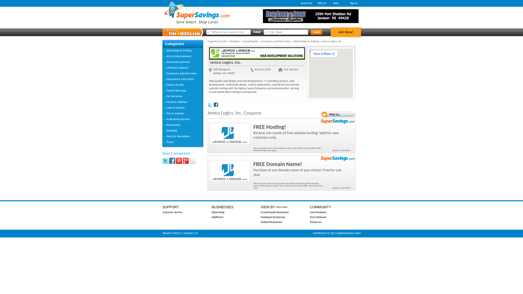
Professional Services (178, 119)
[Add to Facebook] (215, 106)
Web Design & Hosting (306, 41)
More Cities (281, 207)
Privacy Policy (171, 233)
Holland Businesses (271, 222)
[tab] (182, 51)
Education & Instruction (180, 79)
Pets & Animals (175, 113)
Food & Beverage (176, 90)
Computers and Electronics (182, 73)
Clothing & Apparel (177, 67)
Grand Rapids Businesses (275, 212)
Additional (217, 217)
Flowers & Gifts (175, 85)
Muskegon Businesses (273, 217)
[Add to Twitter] (209, 106)
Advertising (218, 212)
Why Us (322, 3)
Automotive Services (178, 62)
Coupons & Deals (217, 41)
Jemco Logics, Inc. (332, 41)
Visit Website (290, 69)
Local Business (318, 212)
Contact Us (190, 233)
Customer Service (172, 212)
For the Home (174, 96)
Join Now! (345, 32)
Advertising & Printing (179, 50)
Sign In (354, 3)
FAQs (336, 3)
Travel (170, 142)
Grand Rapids (250, 41)
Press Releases (318, 217)
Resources (316, 222)
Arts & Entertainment (179, 56)
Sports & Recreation (178, 136)
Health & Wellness (177, 102)
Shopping (172, 130)
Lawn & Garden (175, 107)
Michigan (234, 41)
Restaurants (173, 125)
